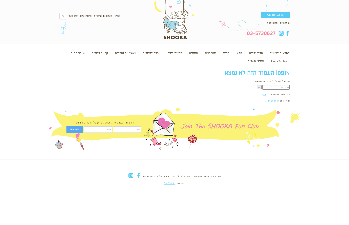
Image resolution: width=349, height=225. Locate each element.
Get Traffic (169, 183)
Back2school (280, 61)
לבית (226, 53)
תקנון (166, 176)
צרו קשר (73, 16)
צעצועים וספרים (125, 53)
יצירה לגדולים (151, 53)
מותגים (193, 53)
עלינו (117, 16)
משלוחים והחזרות (103, 16)
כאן (264, 94)
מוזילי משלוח (256, 61)
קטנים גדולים (100, 53)
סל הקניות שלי (275, 15)
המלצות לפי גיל (280, 53)
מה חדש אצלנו (272, 100)
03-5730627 (149, 176)
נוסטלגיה (210, 53)
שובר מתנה (78, 53)
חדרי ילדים (256, 53)
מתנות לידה (174, 53)
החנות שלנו (85, 16)
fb (287, 33)
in (281, 33)
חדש (239, 53)
